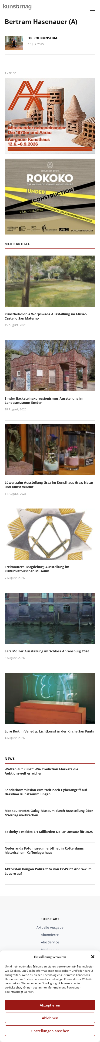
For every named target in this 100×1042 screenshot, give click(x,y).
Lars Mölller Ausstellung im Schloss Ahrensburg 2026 (47, 651)
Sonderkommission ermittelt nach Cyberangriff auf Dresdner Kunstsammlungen (46, 792)
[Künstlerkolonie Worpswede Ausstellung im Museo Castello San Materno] (50, 304)
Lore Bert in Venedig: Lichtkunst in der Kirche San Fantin (50, 731)
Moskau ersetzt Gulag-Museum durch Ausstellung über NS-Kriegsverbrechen (49, 812)
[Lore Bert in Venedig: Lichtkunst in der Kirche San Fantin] (50, 721)
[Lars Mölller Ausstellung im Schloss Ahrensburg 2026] (50, 641)
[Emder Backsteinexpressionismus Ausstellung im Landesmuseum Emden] (50, 388)
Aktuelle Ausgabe (50, 927)
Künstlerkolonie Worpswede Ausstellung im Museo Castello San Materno (46, 316)
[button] (92, 956)
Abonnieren (50, 934)
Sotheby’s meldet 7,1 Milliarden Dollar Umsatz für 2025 (49, 831)
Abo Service (50, 942)
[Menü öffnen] (92, 10)
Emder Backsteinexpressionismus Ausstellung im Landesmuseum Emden (44, 400)
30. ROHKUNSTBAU (43, 38)
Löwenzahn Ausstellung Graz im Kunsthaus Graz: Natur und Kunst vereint (49, 484)
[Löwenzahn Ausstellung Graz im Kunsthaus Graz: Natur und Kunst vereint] (50, 472)
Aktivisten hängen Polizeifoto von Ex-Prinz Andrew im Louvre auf (48, 871)
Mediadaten (50, 949)
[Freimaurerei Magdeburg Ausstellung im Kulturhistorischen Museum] (50, 557)
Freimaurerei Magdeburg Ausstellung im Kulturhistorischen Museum (37, 569)
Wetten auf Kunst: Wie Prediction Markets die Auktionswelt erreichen (41, 771)
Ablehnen (50, 1018)
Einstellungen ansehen (50, 1030)
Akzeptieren (50, 1005)
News (10, 758)
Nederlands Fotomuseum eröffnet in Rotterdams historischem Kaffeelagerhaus (44, 850)
